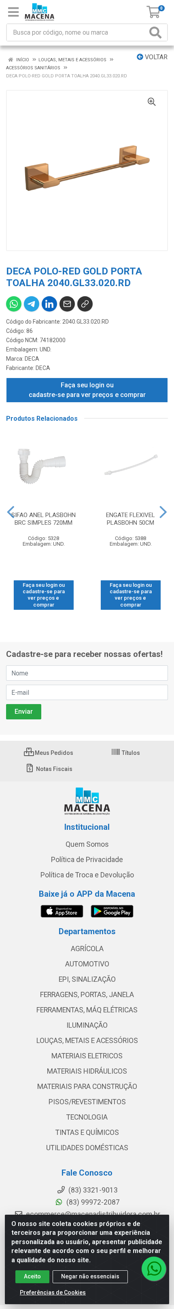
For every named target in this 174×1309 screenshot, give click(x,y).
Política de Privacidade (87, 860)
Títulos (130, 753)
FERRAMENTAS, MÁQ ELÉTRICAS (87, 1010)
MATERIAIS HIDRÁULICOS (87, 1071)
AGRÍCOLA (87, 949)
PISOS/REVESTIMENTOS (87, 1102)
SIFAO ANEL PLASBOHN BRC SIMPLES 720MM (43, 518)
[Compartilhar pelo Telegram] (31, 304)
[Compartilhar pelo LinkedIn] (49, 304)
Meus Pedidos (53, 753)
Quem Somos (87, 844)
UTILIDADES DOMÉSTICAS (87, 1148)
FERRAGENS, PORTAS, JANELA (87, 995)
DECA (32, 358)
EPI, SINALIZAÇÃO (87, 979)
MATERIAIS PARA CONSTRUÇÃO (87, 1087)
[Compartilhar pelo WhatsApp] (13, 304)
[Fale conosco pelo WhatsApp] (154, 1269)
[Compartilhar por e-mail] (67, 304)
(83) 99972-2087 (92, 1202)
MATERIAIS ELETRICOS (87, 1056)
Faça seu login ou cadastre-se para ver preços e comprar (87, 390)
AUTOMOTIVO (87, 964)
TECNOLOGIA (87, 1117)
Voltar (155, 57)
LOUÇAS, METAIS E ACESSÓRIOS (87, 1041)
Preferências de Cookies (53, 1292)
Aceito (32, 1276)
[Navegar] (10, 512)
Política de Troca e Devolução (87, 875)
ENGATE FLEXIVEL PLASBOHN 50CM (130, 518)
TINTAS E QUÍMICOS (87, 1132)
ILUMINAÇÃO (87, 1025)
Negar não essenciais (90, 1276)
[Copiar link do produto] (85, 304)
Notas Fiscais (53, 769)
